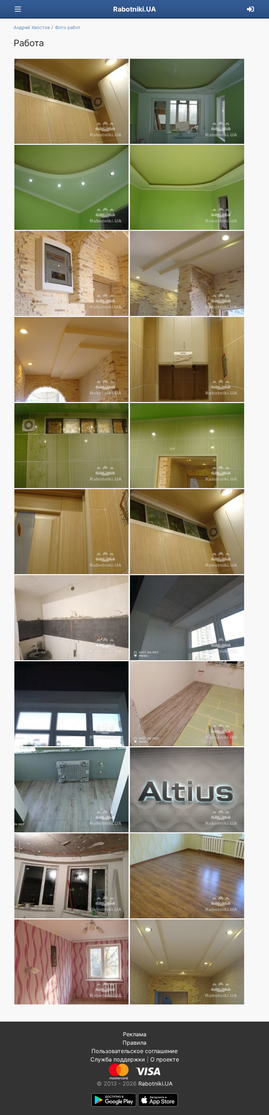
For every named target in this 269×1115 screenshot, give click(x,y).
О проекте (164, 1059)
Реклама (134, 1034)
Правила (134, 1042)
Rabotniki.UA (134, 9)
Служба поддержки (117, 1059)
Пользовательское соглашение (134, 1050)
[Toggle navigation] (17, 9)
